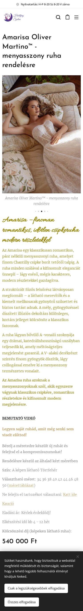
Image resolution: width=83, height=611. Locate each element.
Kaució (8, 503)
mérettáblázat (21, 485)
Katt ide (70, 494)
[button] (58, 17)
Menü (76, 17)
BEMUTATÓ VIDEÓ (18, 418)
